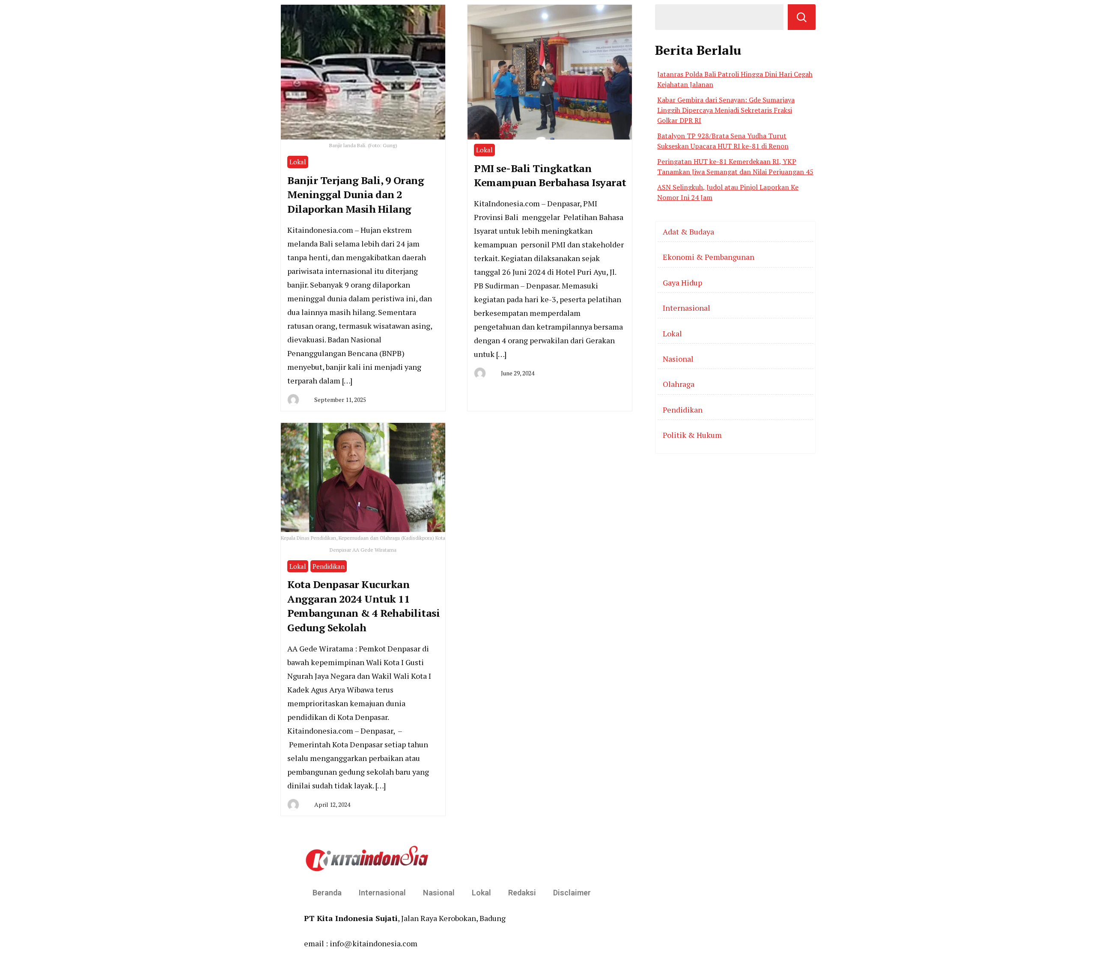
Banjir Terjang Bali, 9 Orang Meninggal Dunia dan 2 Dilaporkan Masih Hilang (355, 194)
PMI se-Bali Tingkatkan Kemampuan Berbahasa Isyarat (550, 175)
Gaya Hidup (682, 282)
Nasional (678, 359)
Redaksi (522, 892)
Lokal (297, 162)
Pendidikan (329, 566)
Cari (802, 17)
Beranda (327, 892)
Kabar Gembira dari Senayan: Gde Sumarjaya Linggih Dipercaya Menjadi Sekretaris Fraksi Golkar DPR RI (726, 110)
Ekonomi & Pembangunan (708, 257)
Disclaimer (572, 892)
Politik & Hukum (692, 435)
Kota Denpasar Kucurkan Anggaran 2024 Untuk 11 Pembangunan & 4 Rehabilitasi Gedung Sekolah (363, 605)
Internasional (686, 308)
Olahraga (678, 384)
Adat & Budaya (688, 231)
